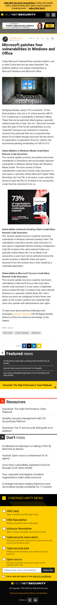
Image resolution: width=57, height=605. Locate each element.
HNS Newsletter (17, 520)
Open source (14, 559)
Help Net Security (16, 38)
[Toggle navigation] (53, 14)
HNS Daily (13, 511)
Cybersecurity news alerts (22, 537)
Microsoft (7, 333)
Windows (36, 333)
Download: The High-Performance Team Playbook (27, 385)
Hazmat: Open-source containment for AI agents (22, 368)
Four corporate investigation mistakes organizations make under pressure (23, 476)
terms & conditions (42, 576)
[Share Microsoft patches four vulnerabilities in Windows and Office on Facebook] (37, 38)
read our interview (22, 314)
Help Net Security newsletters (20, 3)
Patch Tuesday (21, 333)
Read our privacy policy (19, 593)
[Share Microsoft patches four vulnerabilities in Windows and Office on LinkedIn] (47, 38)
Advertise (43, 593)
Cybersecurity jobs (18, 548)
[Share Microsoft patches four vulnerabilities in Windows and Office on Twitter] (42, 38)
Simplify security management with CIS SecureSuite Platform (24, 420)
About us (34, 593)
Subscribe (48, 570)
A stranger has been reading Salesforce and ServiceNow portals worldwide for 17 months (27, 485)
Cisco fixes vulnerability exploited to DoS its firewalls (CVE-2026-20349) (26, 466)
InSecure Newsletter (19, 528)
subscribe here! (37, 8)
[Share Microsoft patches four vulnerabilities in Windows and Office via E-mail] (52, 38)
